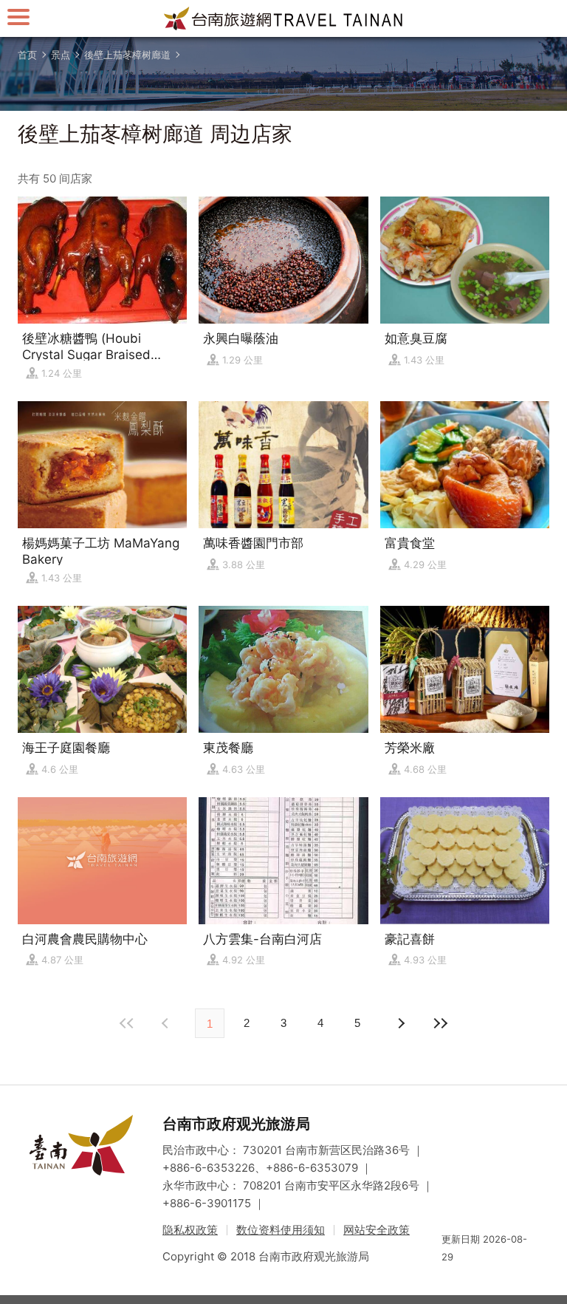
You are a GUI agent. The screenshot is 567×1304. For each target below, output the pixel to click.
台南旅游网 (283, 18)
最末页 (440, 1023)
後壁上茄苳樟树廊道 (127, 55)
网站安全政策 (376, 1230)
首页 (27, 55)
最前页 (127, 1023)
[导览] (18, 16)
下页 (167, 1023)
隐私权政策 (190, 1230)
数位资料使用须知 (280, 1230)
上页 (400, 1023)
